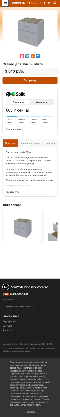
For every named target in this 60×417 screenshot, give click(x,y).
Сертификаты (9, 321)
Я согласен (30, 412)
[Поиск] (49, 3)
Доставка (7, 326)
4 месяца (41, 102)
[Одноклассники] (33, 56)
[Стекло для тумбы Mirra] (22, 227)
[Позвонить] (40, 3)
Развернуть (12, 192)
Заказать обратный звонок (18, 307)
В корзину (30, 80)
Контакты (7, 330)
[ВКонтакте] (27, 56)
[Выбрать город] (45, 3)
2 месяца (18, 102)
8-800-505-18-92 (19, 294)
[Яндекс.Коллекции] (22, 56)
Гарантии (50, 143)
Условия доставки (30, 143)
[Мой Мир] (38, 56)
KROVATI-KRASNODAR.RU (29, 3)
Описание (10, 143)
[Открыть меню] (5, 3)
